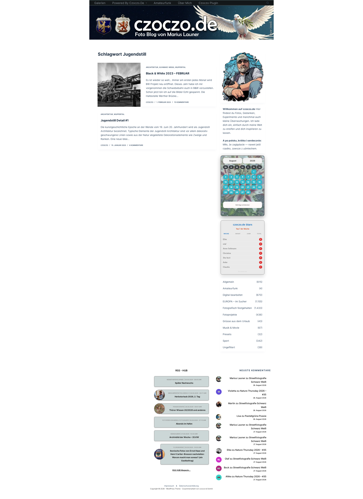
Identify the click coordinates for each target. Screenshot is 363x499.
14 (248, 182)
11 (231, 182)
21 (248, 187)
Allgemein (228, 281)
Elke (225, 239)
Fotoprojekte (230, 314)
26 (237, 192)
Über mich (185, 3)
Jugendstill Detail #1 (115, 120)
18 (231, 187)
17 (226, 187)
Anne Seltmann (229, 249)
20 (242, 187)
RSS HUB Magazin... (181, 470)
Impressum (169, 486)
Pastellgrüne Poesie (255, 416)
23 (259, 187)
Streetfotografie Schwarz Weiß (249, 458)
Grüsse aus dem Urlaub (236, 321)
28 (248, 192)
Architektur (152, 67)
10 (226, 182)
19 (237, 187)
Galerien (99, 3)
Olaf (227, 458)
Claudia (226, 267)
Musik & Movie (231, 327)
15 (254, 182)
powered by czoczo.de (128, 3)
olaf (224, 244)
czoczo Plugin (208, 3)
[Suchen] (268, 3)
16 (259, 182)
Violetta (232, 390)
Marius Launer (237, 378)
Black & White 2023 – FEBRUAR (167, 73)
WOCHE (226, 233)
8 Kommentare (136, 145)
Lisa (239, 416)
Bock (226, 467)
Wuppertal (180, 67)
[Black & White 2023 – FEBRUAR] (119, 85)
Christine (227, 253)
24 (225, 192)
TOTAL (259, 233)
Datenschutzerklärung (189, 486)
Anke (225, 262)
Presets (227, 334)
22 (254, 187)
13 (243, 182)
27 (242, 192)
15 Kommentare (181, 102)
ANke (228, 476)
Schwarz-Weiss (166, 67)
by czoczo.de (242, 211)
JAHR (249, 233)
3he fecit (226, 258)
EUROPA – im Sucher (235, 301)
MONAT (237, 233)
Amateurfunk (162, 3)
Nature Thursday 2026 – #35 (250, 449)
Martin (231, 403)
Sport (226, 340)
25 (231, 192)
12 (237, 182)
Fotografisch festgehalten (237, 308)
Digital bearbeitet (232, 295)
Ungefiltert (229, 347)
